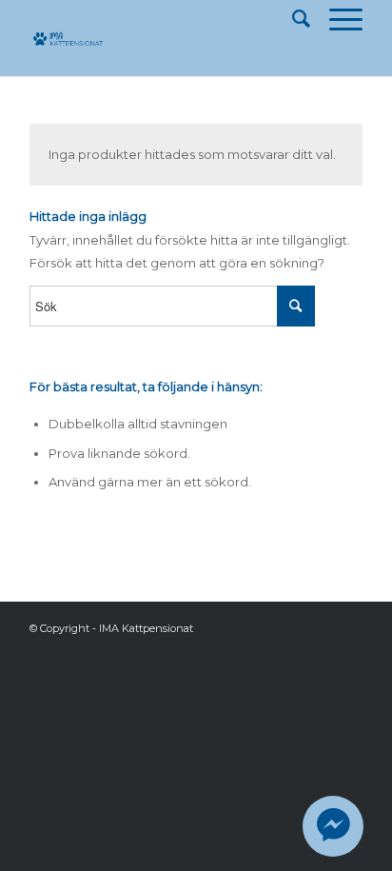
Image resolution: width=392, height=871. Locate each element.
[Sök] (291, 19)
